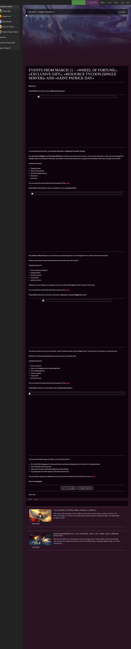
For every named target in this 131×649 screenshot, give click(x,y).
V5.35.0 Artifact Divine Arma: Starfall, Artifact (75, 510)
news (35, 499)
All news (32, 12)
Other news (85, 488)
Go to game (68, 488)
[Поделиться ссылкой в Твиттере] (56, 494)
